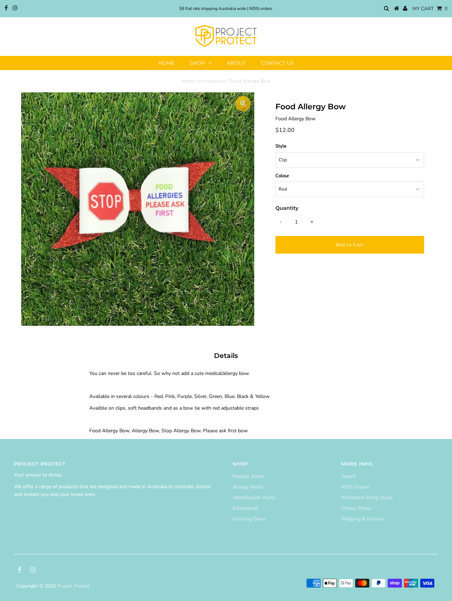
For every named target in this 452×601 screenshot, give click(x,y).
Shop (197, 63)
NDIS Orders (355, 487)
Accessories (212, 81)
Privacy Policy (356, 508)
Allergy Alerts (248, 487)
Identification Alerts (254, 497)
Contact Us (277, 63)
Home (166, 63)
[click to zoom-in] (243, 103)
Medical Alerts (248, 476)
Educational (245, 508)
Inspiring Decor (249, 518)
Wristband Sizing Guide (367, 497)
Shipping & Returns (362, 518)
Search (348, 476)
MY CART (429, 8)
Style (280, 146)
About (236, 63)
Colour (282, 176)
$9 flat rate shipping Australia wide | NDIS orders (225, 8)
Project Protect (73, 586)
